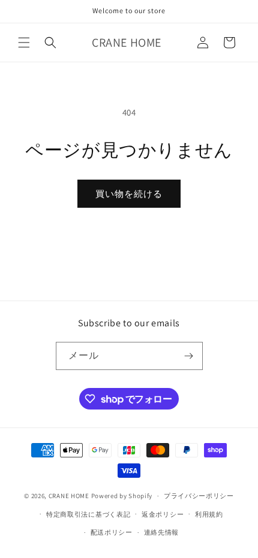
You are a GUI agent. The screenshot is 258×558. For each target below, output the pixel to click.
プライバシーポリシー (199, 496)
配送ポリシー (112, 532)
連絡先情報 (161, 532)
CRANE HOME (69, 496)
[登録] (189, 356)
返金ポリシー (163, 514)
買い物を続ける (129, 193)
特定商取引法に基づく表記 (88, 514)
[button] (24, 42)
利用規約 (209, 514)
